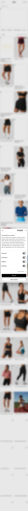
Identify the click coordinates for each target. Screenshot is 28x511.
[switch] (24, 257)
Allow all (14, 275)
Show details (21, 271)
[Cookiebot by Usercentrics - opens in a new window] (17, 230)
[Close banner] (25, 230)
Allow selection (14, 279)
